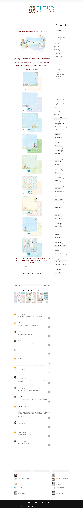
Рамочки (56, 261)
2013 (35, 19)
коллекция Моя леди (57, 134)
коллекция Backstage (57, 239)
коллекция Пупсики (57, 210)
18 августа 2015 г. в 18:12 (22, 432)
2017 (47, 19)
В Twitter (32, 277)
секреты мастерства (57, 264)
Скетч (63, 264)
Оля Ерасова (20, 376)
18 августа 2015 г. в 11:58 (22, 397)
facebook (65, 26)
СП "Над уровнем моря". (58, 269)
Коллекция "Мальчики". (59, 80)
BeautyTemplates (21, 506)
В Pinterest (39, 277)
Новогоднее (56, 253)
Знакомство (61, 131)
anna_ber (20, 340)
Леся (19, 349)
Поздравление (56, 258)
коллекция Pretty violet (58, 245)
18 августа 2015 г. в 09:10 (22, 369)
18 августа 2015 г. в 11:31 (22, 388)
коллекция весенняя (57, 142)
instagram (56, 26)
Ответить (49, 345)
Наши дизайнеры (57, 250)
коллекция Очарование (58, 207)
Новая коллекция (35, 279)
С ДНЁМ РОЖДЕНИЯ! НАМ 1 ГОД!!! (23, 478)
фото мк (60, 272)
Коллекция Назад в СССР (58, 194)
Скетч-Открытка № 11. (59, 57)
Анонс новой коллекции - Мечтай (41, 304)
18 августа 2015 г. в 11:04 (22, 378)
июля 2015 (57, 104)
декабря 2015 (58, 50)
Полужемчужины (63, 258)
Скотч (55, 266)
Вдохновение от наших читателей (59, 123)
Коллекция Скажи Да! (57, 218)
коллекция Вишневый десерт (59, 145)
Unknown (20, 358)
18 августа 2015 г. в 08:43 (22, 351)
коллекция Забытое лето (58, 161)
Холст (64, 272)
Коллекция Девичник (57, 153)
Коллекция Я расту (57, 237)
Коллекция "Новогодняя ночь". (61, 74)
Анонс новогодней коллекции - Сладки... (31, 304)
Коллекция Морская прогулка (59, 191)
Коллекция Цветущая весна (58, 229)
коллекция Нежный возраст (58, 202)
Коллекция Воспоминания (58, 148)
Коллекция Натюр (57, 196)
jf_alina (19, 331)
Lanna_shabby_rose (22, 406)
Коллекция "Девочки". (59, 78)
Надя (19, 322)
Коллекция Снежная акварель (59, 221)
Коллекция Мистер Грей (58, 183)
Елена (19, 367)
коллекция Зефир (57, 164)
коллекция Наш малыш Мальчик (59, 199)
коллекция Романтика (58, 215)
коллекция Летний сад (58, 177)
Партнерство (56, 256)
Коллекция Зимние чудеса (58, 169)
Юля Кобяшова (21, 387)
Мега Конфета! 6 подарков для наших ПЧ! (62, 478)
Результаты (60, 261)
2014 (38, 19)
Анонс (31, 279)
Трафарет (56, 272)
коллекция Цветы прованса (58, 231)
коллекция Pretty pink (58, 242)
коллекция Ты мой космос (58, 226)
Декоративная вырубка (58, 126)
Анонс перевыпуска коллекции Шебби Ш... (19, 304)
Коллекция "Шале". (59, 76)
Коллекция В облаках (58, 139)
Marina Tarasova (21, 440)
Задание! (56, 131)
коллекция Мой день (57, 185)
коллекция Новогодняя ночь (58, 204)
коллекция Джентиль (57, 156)
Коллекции (30, 19)
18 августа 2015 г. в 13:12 (22, 423)
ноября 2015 (58, 52)
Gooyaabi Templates (32, 506)
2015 (41, 19)
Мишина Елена (21, 313)
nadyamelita (21, 396)
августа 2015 (58, 56)
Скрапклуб (59, 266)
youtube (61, 26)
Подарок (61, 256)
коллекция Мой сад (57, 188)
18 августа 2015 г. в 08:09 (22, 314)
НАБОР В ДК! (20, 487)
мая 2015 (57, 107)
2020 (56, 42)
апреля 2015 (58, 108)
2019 (53, 19)
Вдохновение (56, 121)
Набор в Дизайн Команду (60, 487)
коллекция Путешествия (58, 212)
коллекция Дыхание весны (58, 158)
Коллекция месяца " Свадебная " (61, 101)
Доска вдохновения (60, 129)
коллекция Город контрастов (59, 150)
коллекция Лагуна (57, 175)
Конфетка (64, 245)
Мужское (59, 248)
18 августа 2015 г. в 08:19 (22, 323)
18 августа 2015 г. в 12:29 (22, 408)
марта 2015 (58, 110)
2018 (50, 19)
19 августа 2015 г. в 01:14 (22, 441)
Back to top (66, 506)
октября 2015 (58, 53)
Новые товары (62, 253)
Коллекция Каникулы (58, 172)
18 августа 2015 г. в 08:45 (22, 360)
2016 (44, 19)
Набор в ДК (64, 248)
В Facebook (26, 277)
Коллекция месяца (57, 180)
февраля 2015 (58, 111)
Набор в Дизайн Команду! (60, 103)
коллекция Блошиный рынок (58, 137)
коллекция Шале (57, 234)
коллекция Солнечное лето (58, 223)
